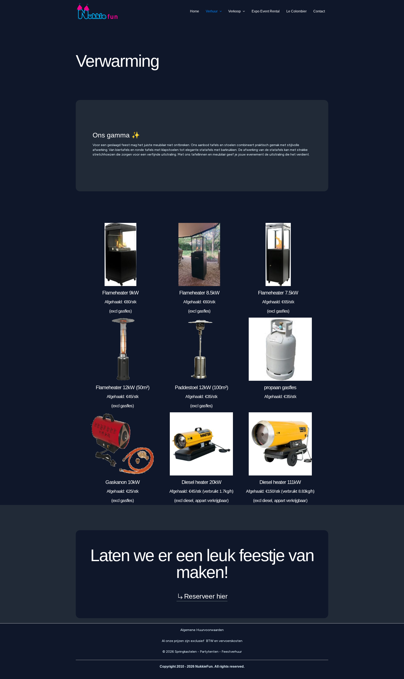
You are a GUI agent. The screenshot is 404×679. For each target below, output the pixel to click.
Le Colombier (296, 11)
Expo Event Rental (266, 11)
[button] (220, 11)
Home (194, 11)
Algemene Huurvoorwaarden (202, 630)
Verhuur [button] (212, 11)
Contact (319, 11)
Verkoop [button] (234, 11)
